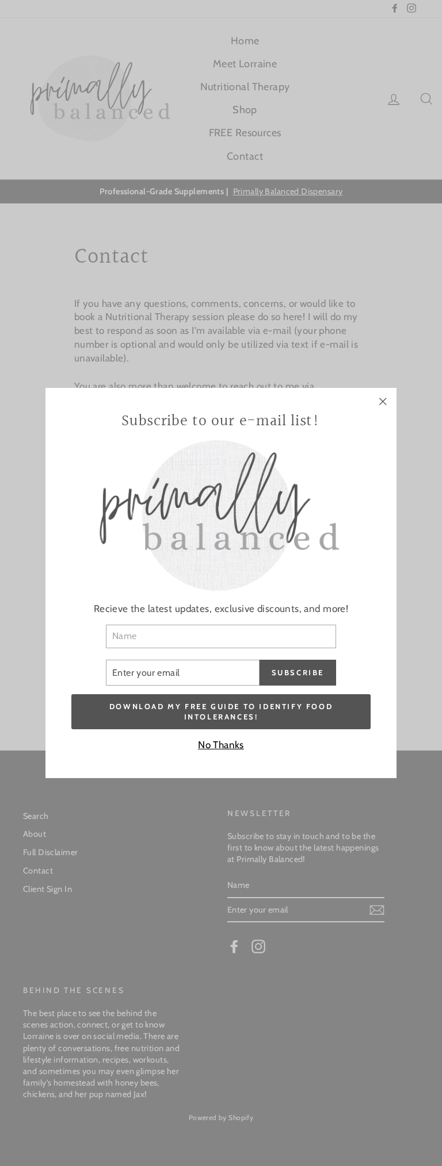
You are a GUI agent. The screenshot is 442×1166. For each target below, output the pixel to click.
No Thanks (221, 745)
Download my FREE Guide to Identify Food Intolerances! (221, 711)
